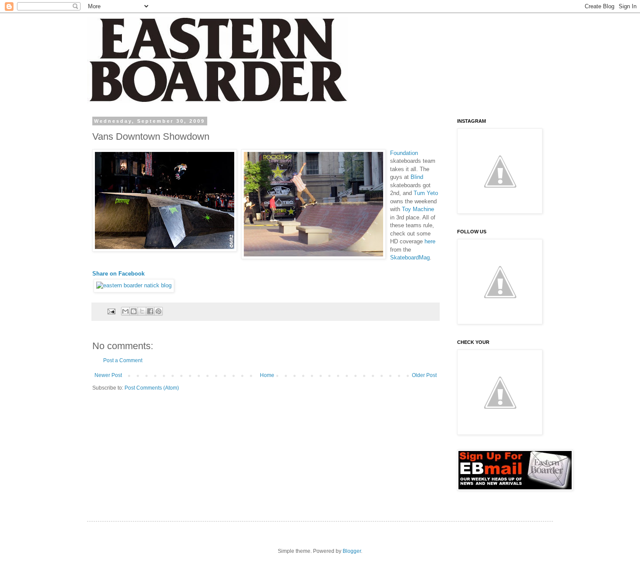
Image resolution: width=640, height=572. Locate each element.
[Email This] (125, 311)
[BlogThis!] (133, 311)
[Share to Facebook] (150, 311)
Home (267, 375)
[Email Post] (111, 310)
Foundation (404, 153)
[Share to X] (142, 311)
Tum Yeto (426, 193)
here (429, 241)
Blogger (352, 551)
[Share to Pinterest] (158, 311)
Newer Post (108, 375)
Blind (417, 177)
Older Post (424, 375)
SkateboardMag (410, 257)
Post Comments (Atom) (152, 388)
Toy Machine (418, 209)
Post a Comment (122, 360)
